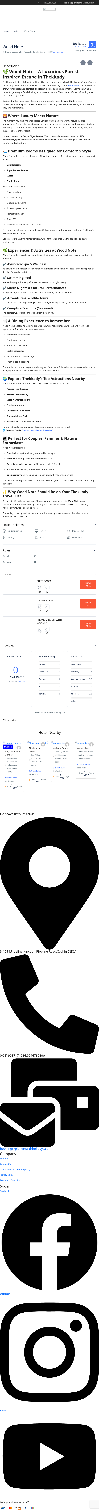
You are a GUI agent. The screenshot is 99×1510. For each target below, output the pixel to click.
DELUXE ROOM (45, 600)
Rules (7, 550)
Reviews (8, 646)
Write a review (10, 720)
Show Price (88, 584)
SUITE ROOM (44, 581)
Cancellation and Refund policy (15, 1169)
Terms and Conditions (10, 1180)
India (16, 31)
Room (7, 575)
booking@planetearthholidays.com (79, 3)
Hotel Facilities (13, 525)
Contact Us (5, 1164)
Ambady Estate (60, 748)
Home (6, 31)
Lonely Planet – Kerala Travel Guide (37, 430)
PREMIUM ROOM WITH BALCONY (49, 621)
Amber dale (83, 748)
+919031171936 (49, 3)
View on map (57, 52)
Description (11, 66)
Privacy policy (6, 1174)
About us (4, 1158)
